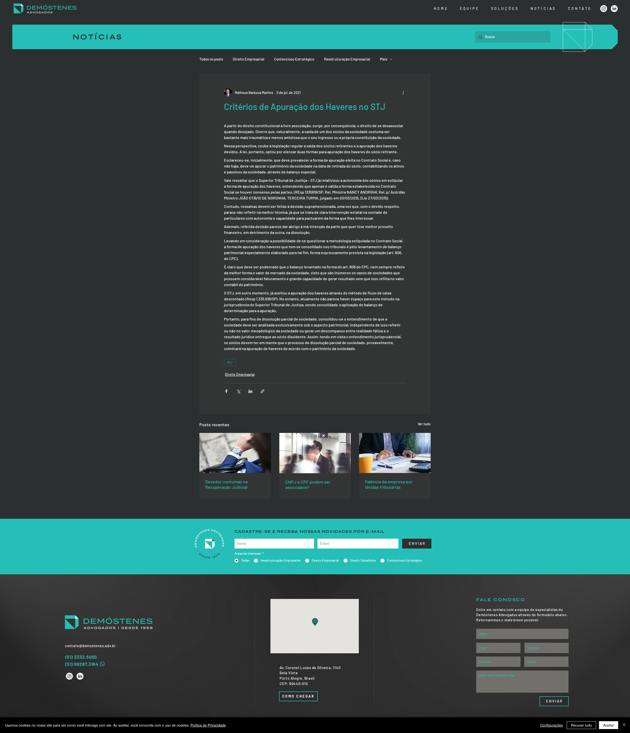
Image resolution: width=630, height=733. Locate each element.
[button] (504, 8)
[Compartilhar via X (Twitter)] (238, 391)
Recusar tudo (581, 725)
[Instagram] (603, 8)
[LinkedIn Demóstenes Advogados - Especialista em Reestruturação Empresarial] (80, 676)
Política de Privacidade (208, 725)
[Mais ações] (403, 92)
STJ (229, 362)
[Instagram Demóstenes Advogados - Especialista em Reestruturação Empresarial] (69, 676)
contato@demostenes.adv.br (90, 645)
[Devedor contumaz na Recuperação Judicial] (235, 453)
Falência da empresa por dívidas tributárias (388, 484)
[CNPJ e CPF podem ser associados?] (315, 453)
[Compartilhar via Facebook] (226, 391)
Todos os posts (211, 59)
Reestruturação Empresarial (347, 59)
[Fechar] (624, 725)
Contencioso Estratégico (294, 59)
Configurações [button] (551, 725)
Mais (383, 59)
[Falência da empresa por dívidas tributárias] (395, 453)
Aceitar (608, 725)
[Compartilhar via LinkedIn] (250, 391)
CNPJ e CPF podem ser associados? (308, 484)
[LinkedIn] (614, 8)
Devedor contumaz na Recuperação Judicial (226, 484)
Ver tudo (424, 424)
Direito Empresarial (248, 59)
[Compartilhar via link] (262, 391)
